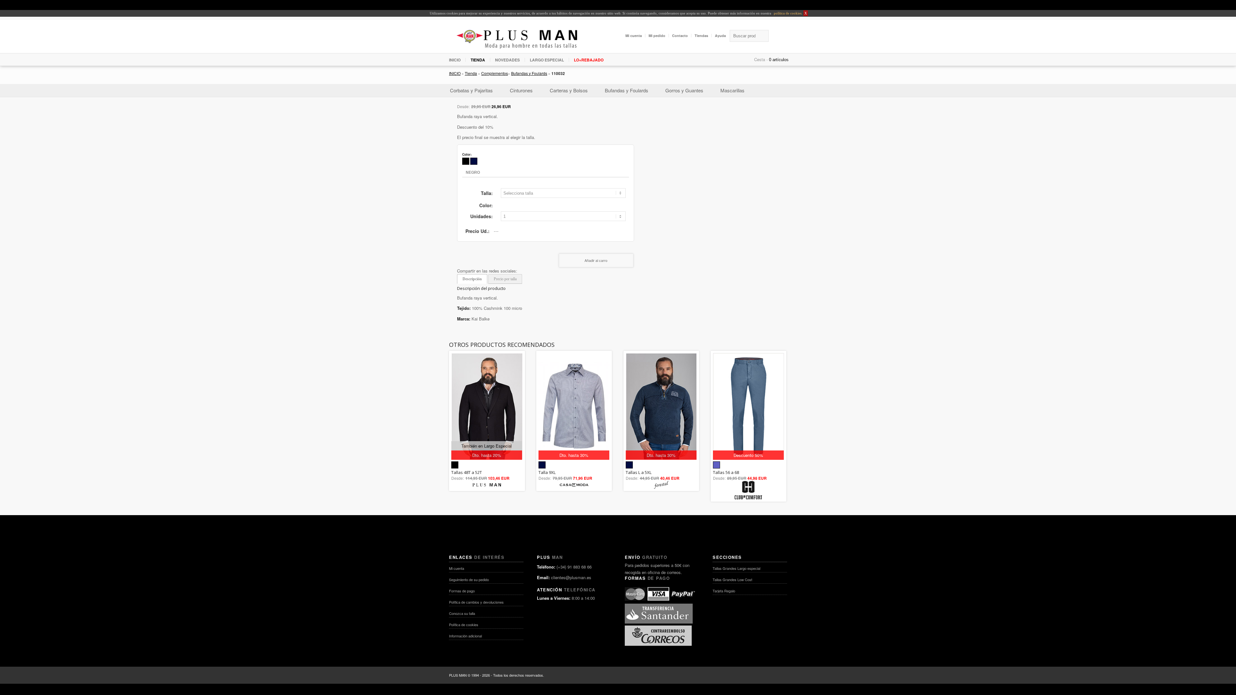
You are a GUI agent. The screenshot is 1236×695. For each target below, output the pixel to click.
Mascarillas (732, 90)
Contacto (680, 35)
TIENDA (478, 60)
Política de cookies (463, 624)
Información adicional (465, 635)
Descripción (472, 279)
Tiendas (701, 35)
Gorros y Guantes (684, 90)
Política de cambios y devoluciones (476, 602)
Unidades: (481, 216)
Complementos (494, 73)
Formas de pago (462, 590)
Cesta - (761, 59)
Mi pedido (657, 35)
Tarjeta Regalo (724, 590)
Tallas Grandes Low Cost (732, 579)
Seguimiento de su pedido (469, 579)
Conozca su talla (462, 613)
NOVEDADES (507, 60)
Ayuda (720, 35)
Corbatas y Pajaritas (471, 90)
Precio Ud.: (477, 231)
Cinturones (521, 90)
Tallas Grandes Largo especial (736, 568)
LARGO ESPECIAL (547, 60)
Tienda (471, 73)
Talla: (487, 193)
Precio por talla (505, 279)
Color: (486, 205)
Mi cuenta (633, 35)
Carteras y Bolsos (569, 90)
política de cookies (787, 13)
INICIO (455, 60)
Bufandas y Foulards (529, 73)
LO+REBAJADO (589, 60)
